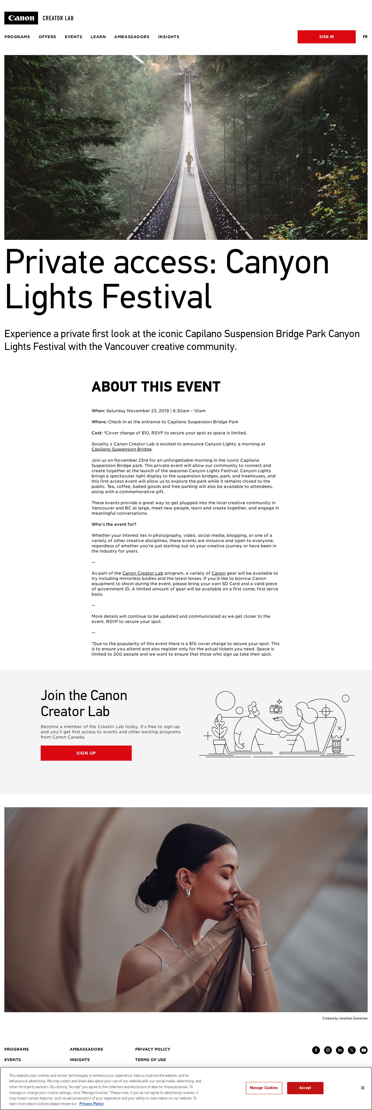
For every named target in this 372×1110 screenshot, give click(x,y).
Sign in (326, 37)
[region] (186, 1088)
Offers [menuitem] (47, 37)
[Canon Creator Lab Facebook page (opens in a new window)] (316, 1052)
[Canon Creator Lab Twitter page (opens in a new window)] (352, 1052)
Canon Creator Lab (142, 573)
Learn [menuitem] (98, 37)
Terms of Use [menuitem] (150, 1060)
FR (365, 37)
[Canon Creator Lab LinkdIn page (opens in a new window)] (340, 1052)
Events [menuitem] (73, 37)
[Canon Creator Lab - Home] (41, 18)
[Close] (362, 1087)
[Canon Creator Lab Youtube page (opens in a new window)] (364, 1052)
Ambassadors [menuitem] (131, 37)
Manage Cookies (264, 1088)
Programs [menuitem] (17, 37)
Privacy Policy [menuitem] (152, 1049)
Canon (219, 573)
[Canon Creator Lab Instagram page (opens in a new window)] (328, 1052)
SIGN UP (86, 753)
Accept (305, 1088)
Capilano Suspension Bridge (122, 449)
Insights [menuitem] (169, 37)
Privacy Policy (91, 1104)
